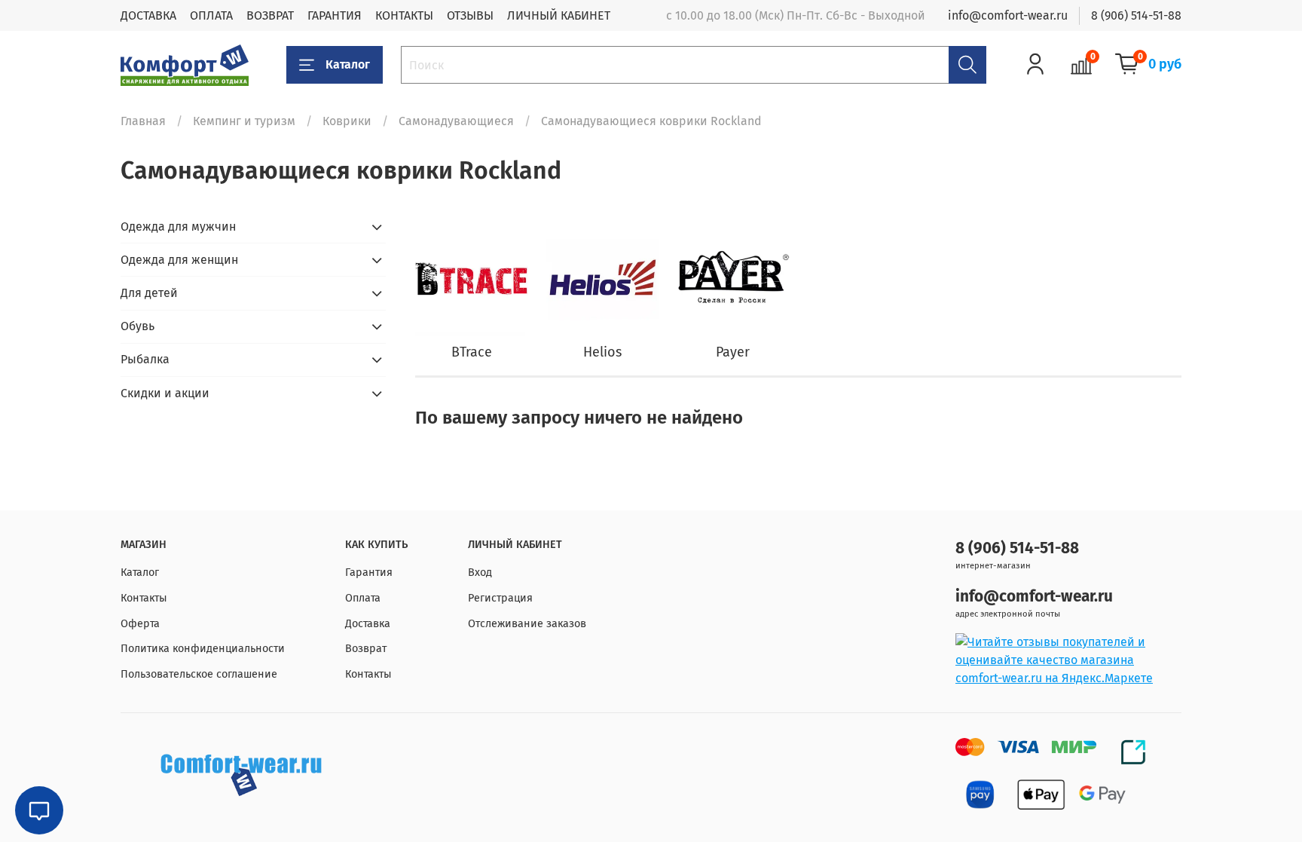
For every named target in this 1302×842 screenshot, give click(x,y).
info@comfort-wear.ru (1008, 15)
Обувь (137, 326)
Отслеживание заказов (527, 623)
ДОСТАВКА (148, 15)
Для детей (149, 293)
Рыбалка (145, 359)
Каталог (348, 64)
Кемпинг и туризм (244, 121)
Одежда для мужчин (178, 226)
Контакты (144, 598)
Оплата (363, 598)
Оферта (140, 623)
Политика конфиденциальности (203, 648)
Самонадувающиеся (456, 121)
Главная (143, 121)
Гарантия (369, 572)
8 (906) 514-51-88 (1136, 15)
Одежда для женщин (179, 260)
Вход (480, 572)
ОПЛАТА (211, 15)
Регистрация (500, 598)
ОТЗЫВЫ (470, 15)
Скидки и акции (165, 393)
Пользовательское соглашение (199, 674)
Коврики (346, 121)
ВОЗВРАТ (270, 15)
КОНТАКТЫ (404, 15)
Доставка (367, 623)
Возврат (366, 648)
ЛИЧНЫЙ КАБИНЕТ (558, 15)
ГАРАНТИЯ (334, 15)
